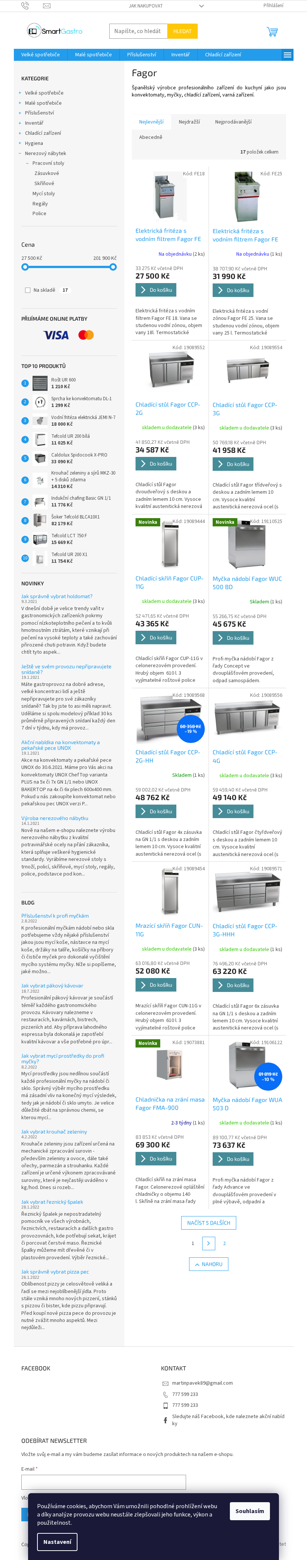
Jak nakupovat (146, 6)
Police (39, 213)
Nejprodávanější (233, 122)
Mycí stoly (44, 193)
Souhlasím (249, 1511)
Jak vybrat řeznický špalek (52, 1201)
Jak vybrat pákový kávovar (52, 985)
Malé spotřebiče (43, 103)
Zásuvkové (46, 173)
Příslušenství (39, 113)
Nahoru (212, 1264)
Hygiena (34, 143)
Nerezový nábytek (45, 153)
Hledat (182, 31)
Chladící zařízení (43, 133)
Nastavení (57, 1542)
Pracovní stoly (48, 163)
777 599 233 (185, 1394)
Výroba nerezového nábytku (54, 818)
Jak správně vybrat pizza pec (55, 1271)
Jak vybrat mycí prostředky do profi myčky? (62, 1058)
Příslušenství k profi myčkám (55, 915)
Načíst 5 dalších (208, 1222)
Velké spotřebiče (44, 93)
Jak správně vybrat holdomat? (56, 596)
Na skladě (51, 290)
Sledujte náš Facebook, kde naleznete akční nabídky (228, 1420)
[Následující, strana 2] (209, 1243)
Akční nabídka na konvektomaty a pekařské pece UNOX (60, 745)
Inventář (34, 123)
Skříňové (44, 183)
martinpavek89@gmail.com (202, 1383)
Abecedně (150, 137)
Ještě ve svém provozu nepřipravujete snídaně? (66, 669)
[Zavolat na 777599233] (32, 5)
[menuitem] (40, 55)
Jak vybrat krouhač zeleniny (54, 1131)
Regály (40, 204)
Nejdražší (189, 122)
